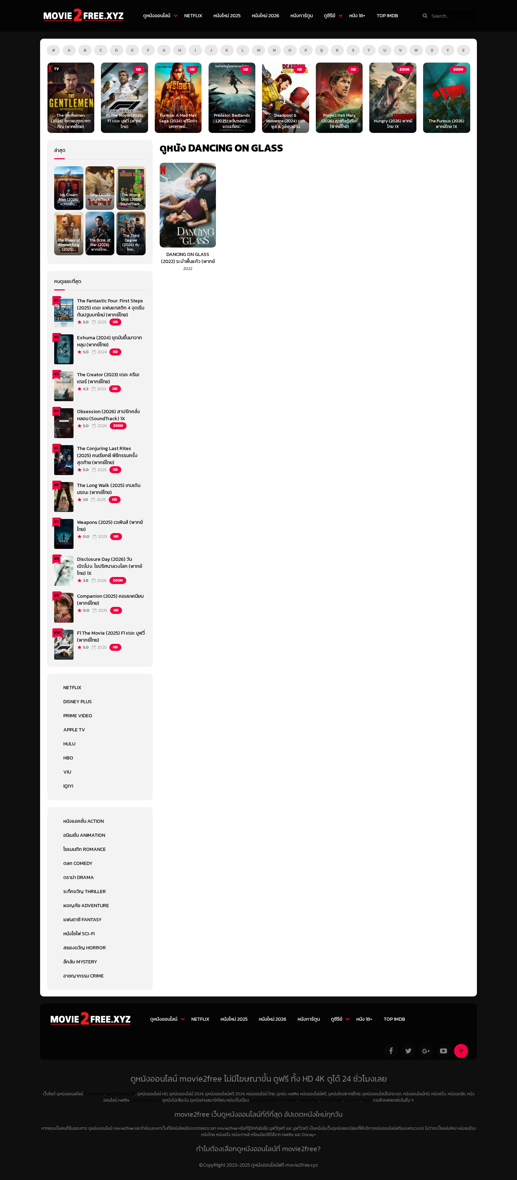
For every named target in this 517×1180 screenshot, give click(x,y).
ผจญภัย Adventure (86, 905)
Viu (67, 772)
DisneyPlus (309, 1100)
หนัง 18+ (357, 15)
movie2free (94, 1094)
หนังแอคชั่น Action (83, 821)
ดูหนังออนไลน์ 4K (120, 1094)
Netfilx (291, 1100)
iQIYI (68, 786)
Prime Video (77, 715)
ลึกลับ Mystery (80, 962)
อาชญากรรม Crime (83, 976)
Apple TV (74, 729)
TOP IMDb (387, 15)
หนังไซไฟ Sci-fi (79, 933)
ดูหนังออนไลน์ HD (145, 1100)
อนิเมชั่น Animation (84, 835)
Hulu (69, 744)
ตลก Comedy (77, 863)
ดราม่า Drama (78, 877)
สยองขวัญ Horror (84, 947)
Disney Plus (77, 701)
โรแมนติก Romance (84, 849)
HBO (68, 758)
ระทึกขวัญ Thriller (84, 891)
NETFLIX (193, 15)
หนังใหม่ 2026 (265, 15)
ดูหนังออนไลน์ (156, 15)
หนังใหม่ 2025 (227, 15)
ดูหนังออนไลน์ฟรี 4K (267, 1100)
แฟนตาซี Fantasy (82, 919)
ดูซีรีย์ (329, 15)
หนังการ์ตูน (302, 15)
